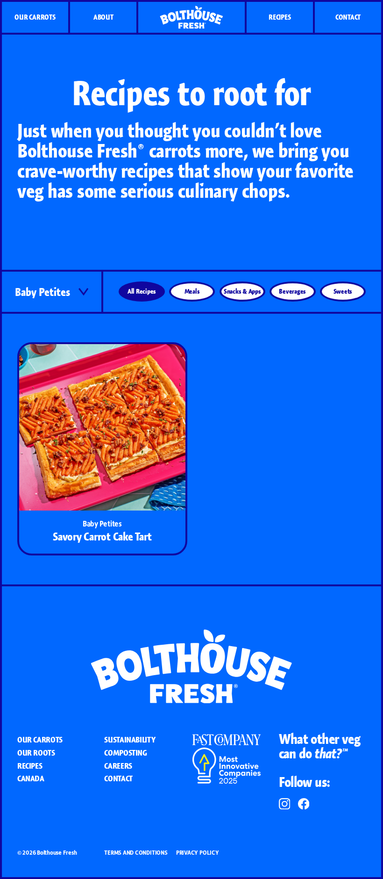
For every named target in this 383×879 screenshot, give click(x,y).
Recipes (280, 17)
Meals (192, 291)
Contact (348, 17)
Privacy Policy (197, 853)
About (103, 17)
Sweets (343, 291)
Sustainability (129, 739)
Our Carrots (34, 17)
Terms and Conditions (135, 853)
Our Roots (36, 752)
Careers (118, 766)
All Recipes (142, 291)
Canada (30, 778)
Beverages (292, 291)
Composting (125, 752)
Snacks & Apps (242, 291)
